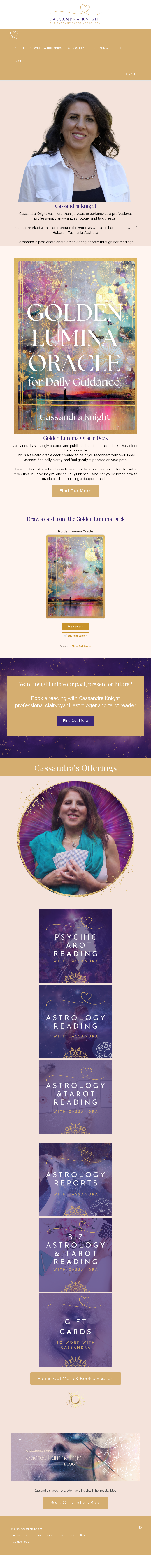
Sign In (131, 73)
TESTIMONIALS (101, 48)
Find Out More (75, 721)
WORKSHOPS (76, 48)
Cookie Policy (22, 1541)
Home (17, 1535)
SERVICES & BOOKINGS (46, 48)
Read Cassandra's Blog (75, 1502)
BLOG (121, 48)
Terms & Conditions (50, 1535)
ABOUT (19, 48)
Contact (29, 1535)
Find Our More (75, 490)
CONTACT (21, 60)
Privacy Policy (76, 1535)
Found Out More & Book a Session (75, 1378)
